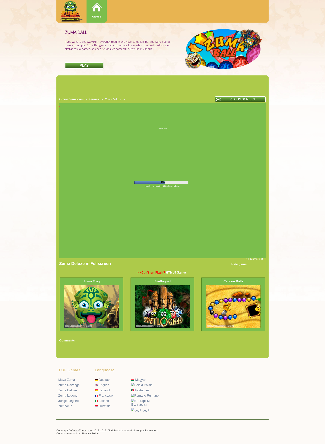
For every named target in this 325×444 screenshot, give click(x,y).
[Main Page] (71, 11)
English (103, 385)
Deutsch (104, 380)
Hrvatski (104, 406)
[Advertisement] (162, 85)
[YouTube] (250, 431)
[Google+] (257, 431)
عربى (145, 410)
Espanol (104, 390)
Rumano (152, 395)
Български (139, 404)
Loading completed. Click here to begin (162, 186)
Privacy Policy (90, 433)
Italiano (103, 401)
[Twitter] (264, 431)
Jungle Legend (68, 401)
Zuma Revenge (69, 385)
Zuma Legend (67, 395)
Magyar (140, 380)
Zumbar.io (65, 406)
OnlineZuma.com (71, 99)
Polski (148, 385)
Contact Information (68, 433)
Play (84, 65)
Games (96, 16)
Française (105, 395)
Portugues (142, 390)
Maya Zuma (66, 380)
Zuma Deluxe (67, 390)
